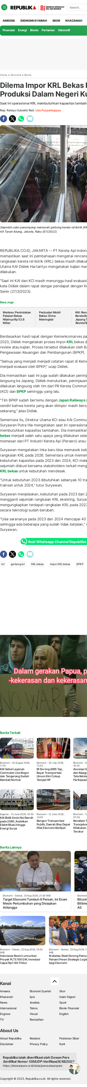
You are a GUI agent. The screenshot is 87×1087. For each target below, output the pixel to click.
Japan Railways (72, 400)
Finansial (9, 30)
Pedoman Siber (69, 1038)
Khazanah (6, 997)
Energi (22, 30)
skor (56, 20)
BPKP (21, 391)
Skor (62, 991)
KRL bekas (37, 564)
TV (2, 1019)
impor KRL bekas (60, 564)
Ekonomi (16, 75)
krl (2, 564)
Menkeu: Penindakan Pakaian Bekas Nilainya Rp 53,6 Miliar (17, 318)
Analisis (35, 1002)
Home (3, 75)
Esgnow (5, 1014)
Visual (34, 1014)
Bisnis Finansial (69, 1008)
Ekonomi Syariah (33, 20)
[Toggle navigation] (4, 7)
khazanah (73, 20)
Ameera (5, 991)
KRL (70, 342)
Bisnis (34, 30)
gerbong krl (18, 564)
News (3, 1002)
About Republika (10, 1038)
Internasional (8, 1008)
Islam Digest (67, 997)
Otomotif (64, 30)
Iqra (32, 997)
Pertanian (48, 30)
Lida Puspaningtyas (48, 110)
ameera (9, 20)
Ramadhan (37, 1019)
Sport (62, 1002)
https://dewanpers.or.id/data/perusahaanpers (33, 1065)
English (64, 1014)
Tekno (34, 1008)
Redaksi (35, 1038)
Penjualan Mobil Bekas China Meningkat (50, 316)
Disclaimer (6, 1044)
